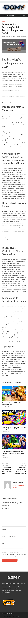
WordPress (11, 616)
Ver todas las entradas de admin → (18, 486)
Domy (12, 613)
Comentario (6, 508)
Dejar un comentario (21, 36)
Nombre (5, 529)
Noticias (4, 21)
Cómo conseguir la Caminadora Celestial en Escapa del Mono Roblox (14, 428)
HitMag (17, 616)
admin (14, 36)
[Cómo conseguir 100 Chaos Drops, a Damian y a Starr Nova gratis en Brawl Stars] (14, 442)
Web (3, 543)
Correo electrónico (9, 536)
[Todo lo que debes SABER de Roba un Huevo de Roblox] (14, 393)
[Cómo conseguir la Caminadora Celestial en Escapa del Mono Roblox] (14, 418)
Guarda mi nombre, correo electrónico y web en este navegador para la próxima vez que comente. (14, 554)
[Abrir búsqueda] (24, 15)
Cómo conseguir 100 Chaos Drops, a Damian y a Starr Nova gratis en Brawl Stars (13, 453)
